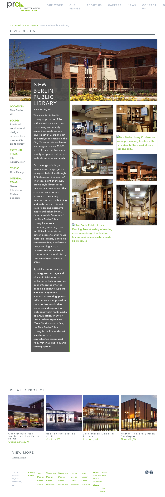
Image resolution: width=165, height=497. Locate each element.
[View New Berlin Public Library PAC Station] (136, 133)
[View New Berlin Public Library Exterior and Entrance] (136, 182)
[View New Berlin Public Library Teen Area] (92, 177)
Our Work (55, 5)
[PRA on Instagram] (147, 472)
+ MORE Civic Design (19, 458)
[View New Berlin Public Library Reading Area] (92, 221)
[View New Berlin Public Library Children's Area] (92, 146)
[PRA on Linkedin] (151, 472)
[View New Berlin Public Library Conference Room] (136, 151)
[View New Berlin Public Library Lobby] (136, 226)
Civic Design (30, 25)
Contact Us (149, 7)
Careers (114, 5)
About (94, 5)
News (132, 5)
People (75, 7)
